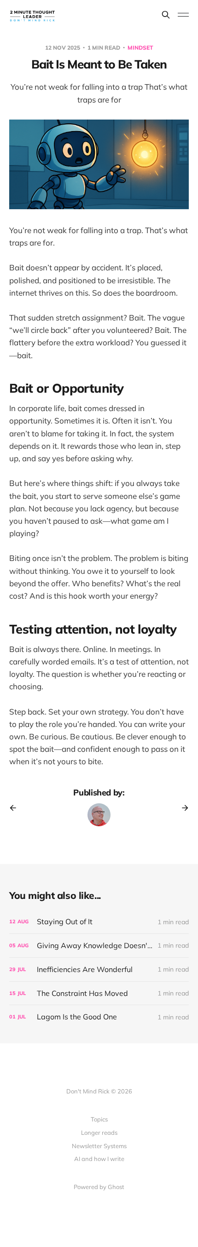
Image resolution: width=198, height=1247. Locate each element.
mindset (140, 47)
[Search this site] (166, 15)
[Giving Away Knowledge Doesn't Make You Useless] (99, 945)
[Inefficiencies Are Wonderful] (99, 969)
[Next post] (182, 808)
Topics (99, 1119)
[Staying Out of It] (99, 921)
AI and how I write (99, 1158)
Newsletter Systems (99, 1146)
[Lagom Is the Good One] (99, 1017)
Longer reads (99, 1132)
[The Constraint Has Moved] (99, 993)
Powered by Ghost (99, 1186)
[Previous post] (16, 808)
